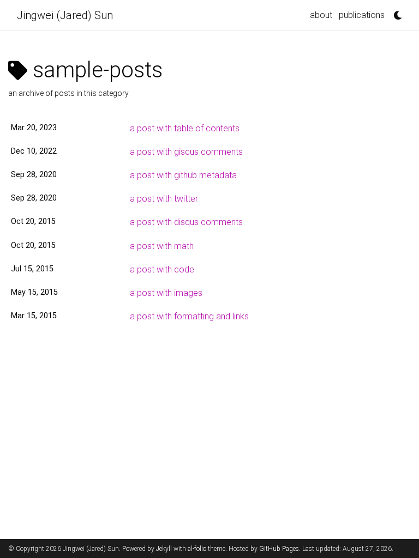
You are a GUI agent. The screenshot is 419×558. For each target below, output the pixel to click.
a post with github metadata (183, 175)
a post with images (166, 293)
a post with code (162, 269)
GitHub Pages (279, 549)
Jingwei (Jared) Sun (65, 15)
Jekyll (164, 549)
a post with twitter (164, 198)
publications (362, 15)
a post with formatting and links (189, 316)
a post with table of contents (185, 128)
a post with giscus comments (186, 152)
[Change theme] (395, 12)
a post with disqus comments (186, 222)
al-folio (197, 549)
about (321, 15)
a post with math (162, 246)
